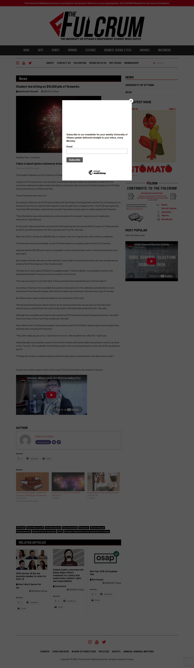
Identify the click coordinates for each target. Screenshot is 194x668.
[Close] (131, 101)
